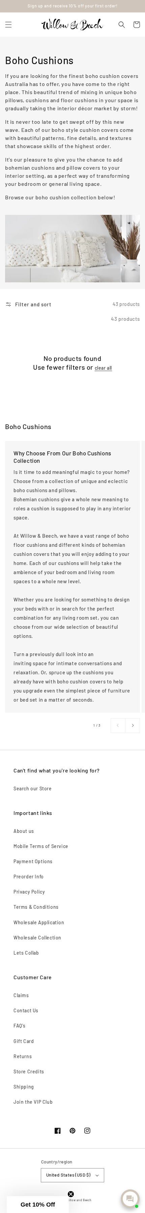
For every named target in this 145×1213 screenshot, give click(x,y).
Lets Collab (26, 953)
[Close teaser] (70, 1194)
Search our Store (32, 788)
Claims (21, 995)
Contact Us (25, 1010)
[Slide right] (132, 725)
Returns (22, 1056)
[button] (8, 24)
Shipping (23, 1087)
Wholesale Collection (37, 937)
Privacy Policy (29, 892)
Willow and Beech (78, 1200)
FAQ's (19, 1025)
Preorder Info (28, 876)
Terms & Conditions (36, 907)
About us (23, 831)
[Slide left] (118, 725)
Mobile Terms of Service (40, 846)
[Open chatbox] (130, 1198)
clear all (103, 368)
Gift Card (23, 1041)
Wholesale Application (38, 922)
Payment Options (33, 861)
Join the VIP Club (33, 1102)
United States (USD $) (68, 1175)
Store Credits (28, 1071)
